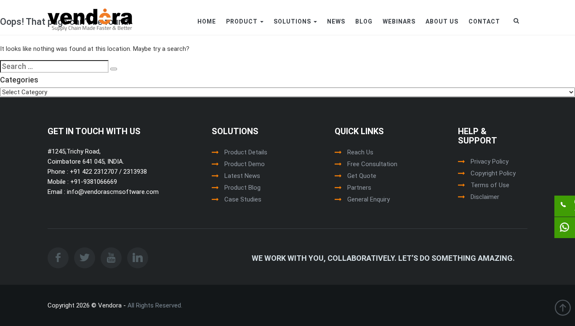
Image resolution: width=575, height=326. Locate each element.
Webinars (399, 21)
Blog (364, 21)
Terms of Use (490, 185)
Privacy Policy (489, 161)
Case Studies (242, 199)
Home (206, 21)
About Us (442, 21)
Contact (484, 21)
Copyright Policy (493, 173)
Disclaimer (485, 197)
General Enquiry (368, 199)
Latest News (242, 176)
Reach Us (360, 152)
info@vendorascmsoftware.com (112, 192)
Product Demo (244, 164)
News (336, 21)
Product (242, 21)
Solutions (293, 21)
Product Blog (242, 187)
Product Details (245, 152)
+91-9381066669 (93, 182)
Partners (359, 187)
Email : (56, 192)
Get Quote (361, 176)
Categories (19, 79)
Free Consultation (372, 164)
